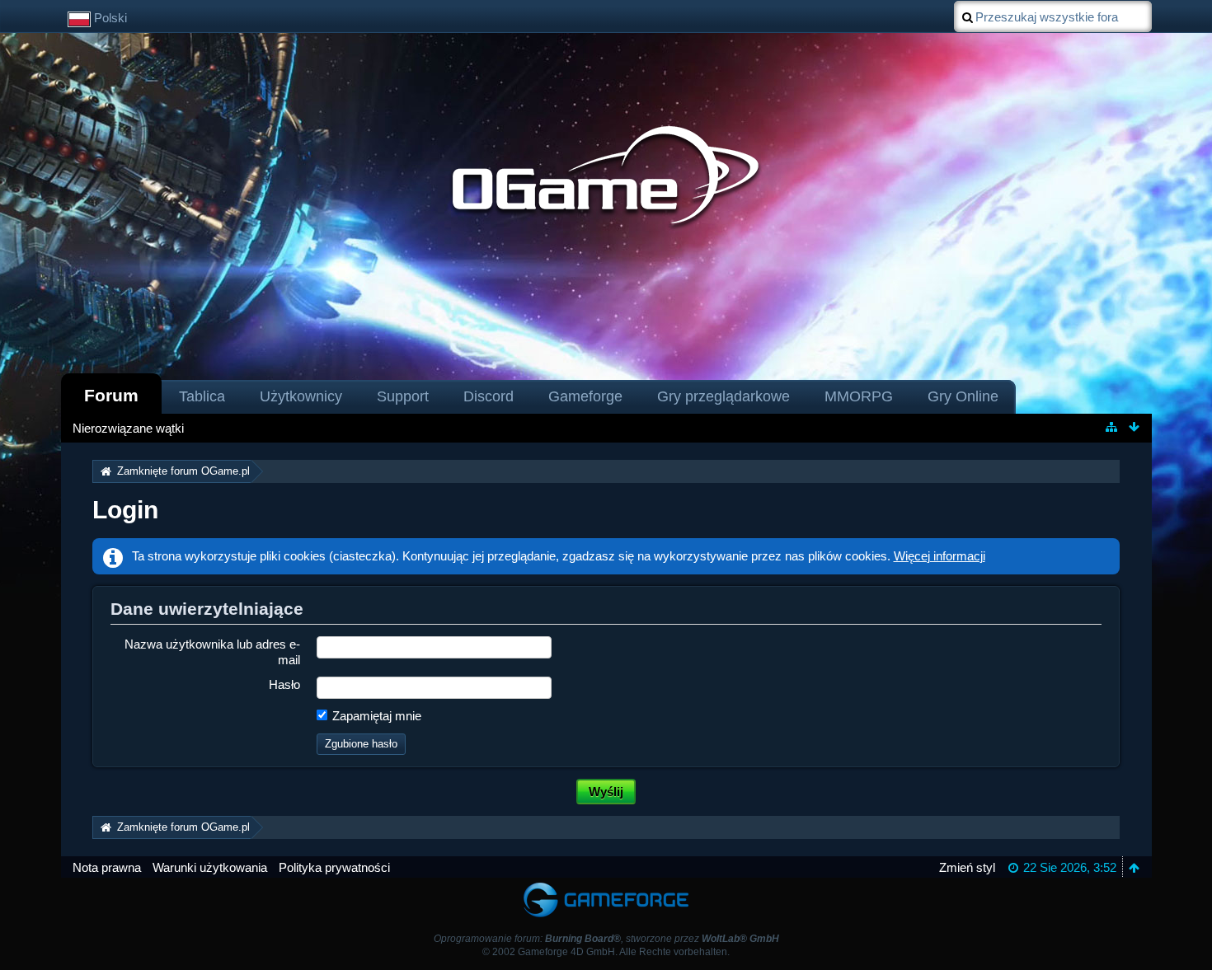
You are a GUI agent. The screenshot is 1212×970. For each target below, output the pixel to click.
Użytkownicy (301, 396)
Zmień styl (967, 867)
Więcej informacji (939, 556)
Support (403, 396)
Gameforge (585, 396)
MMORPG (858, 396)
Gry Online (963, 396)
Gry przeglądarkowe (723, 396)
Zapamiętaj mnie (375, 716)
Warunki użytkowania (210, 867)
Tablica (202, 396)
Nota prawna (107, 867)
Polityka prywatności (334, 867)
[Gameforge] (606, 886)
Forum (111, 395)
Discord (488, 396)
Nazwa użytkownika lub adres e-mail (212, 652)
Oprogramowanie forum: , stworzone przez (606, 938)
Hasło (284, 684)
